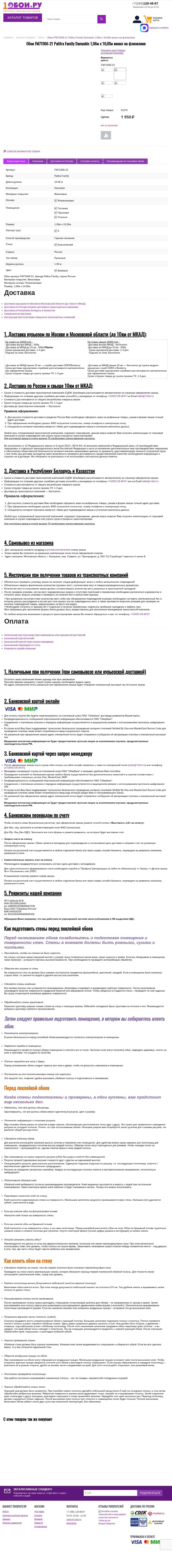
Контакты (71, 1523)
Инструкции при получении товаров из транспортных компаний (39, 317)
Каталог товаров (23, 17)
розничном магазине (58, 549)
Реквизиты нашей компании (20, 648)
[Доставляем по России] (147, 1542)
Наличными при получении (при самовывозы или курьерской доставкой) (45, 635)
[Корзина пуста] (147, 22)
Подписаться (150, 1493)
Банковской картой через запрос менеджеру (29, 641)
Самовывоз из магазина (17, 313)
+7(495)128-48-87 (117, 396)
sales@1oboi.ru (145, 396)
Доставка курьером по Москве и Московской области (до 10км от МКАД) (45, 303)
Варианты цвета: (107, 59)
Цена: (105, 117)
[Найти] (101, 19)
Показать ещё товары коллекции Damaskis (113, 51)
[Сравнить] (106, 135)
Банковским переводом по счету (22, 645)
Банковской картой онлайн (19, 638)
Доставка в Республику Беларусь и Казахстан (29, 310)
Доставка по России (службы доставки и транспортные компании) (41, 307)
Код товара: (107, 110)
